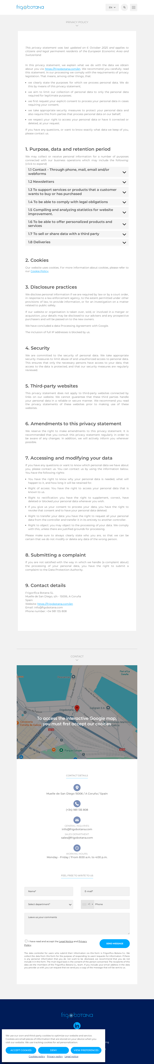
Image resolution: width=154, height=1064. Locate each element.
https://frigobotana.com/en (62, 69)
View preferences (86, 1050)
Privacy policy (55, 1056)
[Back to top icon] (148, 1058)
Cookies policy (37, 1056)
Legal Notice (66, 941)
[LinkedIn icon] (77, 1025)
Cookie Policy (39, 271)
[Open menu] (133, 7)
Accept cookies (21, 1050)
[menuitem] (112, 7)
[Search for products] (124, 7)
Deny (53, 1050)
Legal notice (71, 1056)
